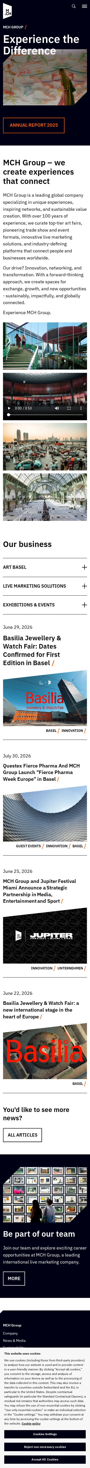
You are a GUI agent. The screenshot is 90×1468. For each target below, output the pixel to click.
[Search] (74, 6)
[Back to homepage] (7, 11)
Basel (51, 730)
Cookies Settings (45, 1434)
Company (10, 1333)
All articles (23, 1135)
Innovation (72, 730)
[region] (45, 1408)
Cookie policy (31, 1423)
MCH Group (13, 27)
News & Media (14, 1340)
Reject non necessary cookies (45, 1447)
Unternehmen (70, 968)
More (14, 1278)
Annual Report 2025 (34, 125)
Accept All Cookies (45, 1459)
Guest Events (28, 846)
